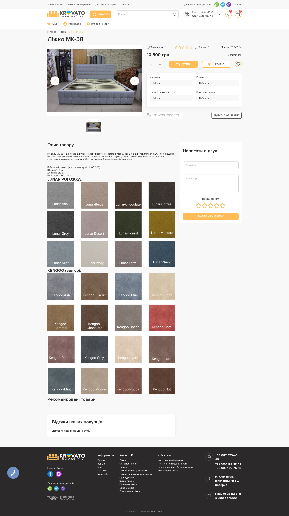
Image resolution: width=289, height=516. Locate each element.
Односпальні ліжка (130, 491)
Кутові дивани (127, 481)
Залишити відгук (210, 216)
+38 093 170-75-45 (228, 468)
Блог (100, 467)
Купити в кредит (100, 23)
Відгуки (102, 463)
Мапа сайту (104, 474)
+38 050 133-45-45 (228, 464)
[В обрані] (238, 64)
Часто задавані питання (170, 460)
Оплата (125, 4)
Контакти (102, 470)
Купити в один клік (226, 115)
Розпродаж (74, 23)
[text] (199, 205)
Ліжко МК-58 (76, 31)
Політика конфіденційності (172, 463)
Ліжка (63, 31)
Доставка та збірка (105, 4)
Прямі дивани (127, 477)
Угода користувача (168, 470)
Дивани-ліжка (127, 487)
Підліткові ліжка (128, 484)
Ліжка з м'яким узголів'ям (133, 470)
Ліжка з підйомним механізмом (136, 474)
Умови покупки (55, 4)
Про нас (102, 460)
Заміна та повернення (79, 4)
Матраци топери (128, 463)
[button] (54, 80)
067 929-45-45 (203, 16)
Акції (54, 23)
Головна (51, 31)
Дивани (123, 467)
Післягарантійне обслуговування (175, 467)
